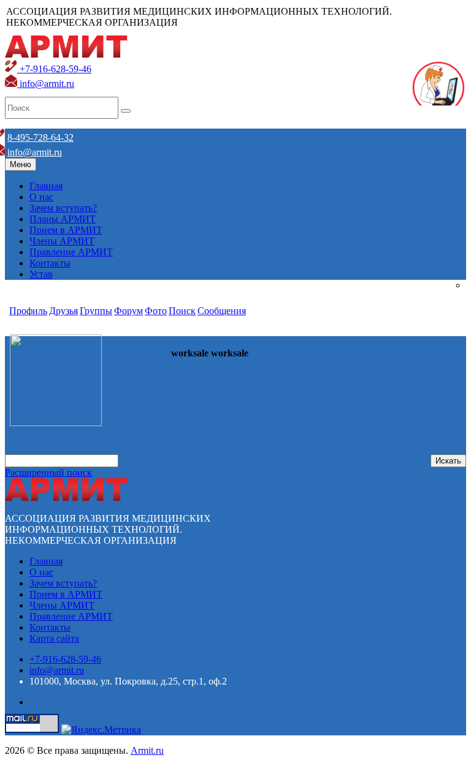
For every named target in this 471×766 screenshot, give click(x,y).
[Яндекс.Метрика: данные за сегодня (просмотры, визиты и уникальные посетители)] (101, 729)
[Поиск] (126, 111)
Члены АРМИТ (61, 241)
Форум (128, 311)
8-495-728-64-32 (40, 137)
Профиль (28, 311)
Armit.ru (147, 750)
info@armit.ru (45, 83)
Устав (41, 274)
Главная (46, 186)
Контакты (50, 263)
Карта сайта (54, 638)
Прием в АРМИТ (65, 230)
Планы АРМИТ (62, 219)
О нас (41, 197)
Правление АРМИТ (71, 252)
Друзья (63, 311)
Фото (156, 311)
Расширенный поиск (48, 472)
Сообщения (221, 311)
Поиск (182, 311)
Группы (96, 311)
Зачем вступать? (63, 208)
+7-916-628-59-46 (54, 69)
